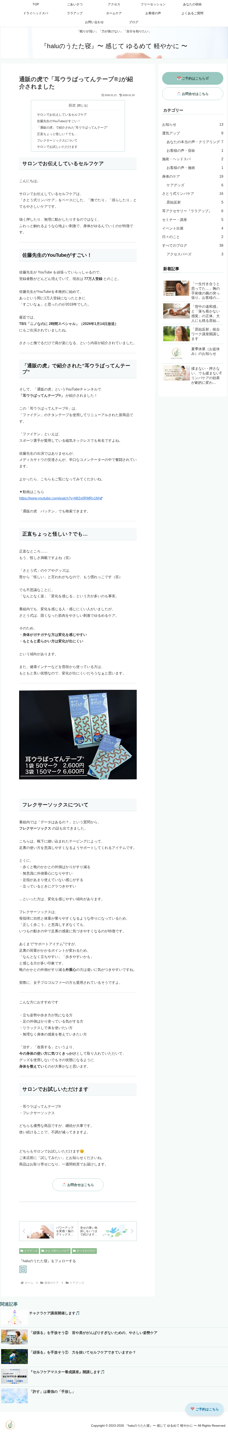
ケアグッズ (31, 1250)
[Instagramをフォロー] (23, 1269)
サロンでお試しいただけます (57, 146)
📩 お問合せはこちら (78, 1185)
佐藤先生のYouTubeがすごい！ (59, 121)
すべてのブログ (86, 1250)
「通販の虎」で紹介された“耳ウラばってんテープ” (72, 127)
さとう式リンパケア (57, 1250)
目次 (72, 105)
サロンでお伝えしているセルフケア (62, 114)
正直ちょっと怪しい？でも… (57, 134)
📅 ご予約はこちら (191, 78)
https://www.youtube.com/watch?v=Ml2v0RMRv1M (59, 498)
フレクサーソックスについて (57, 140)
